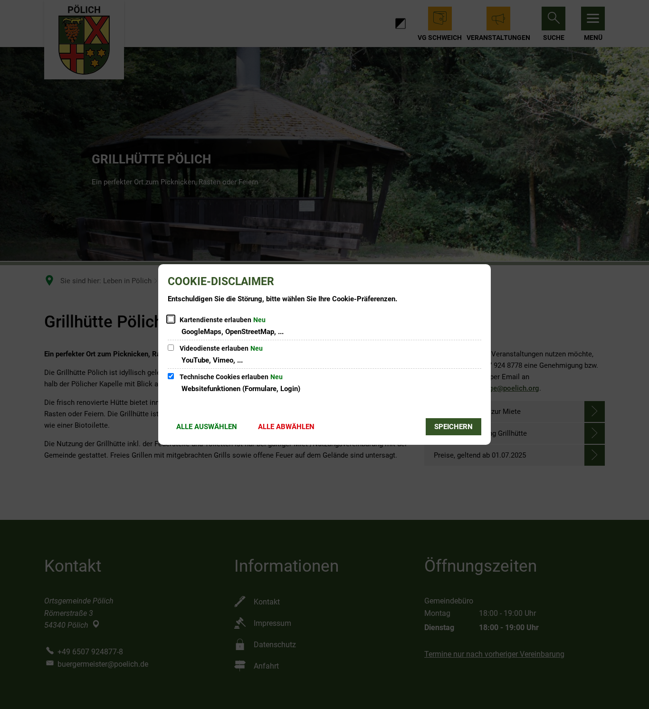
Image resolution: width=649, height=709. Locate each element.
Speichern (453, 426)
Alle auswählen (206, 426)
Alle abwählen (286, 426)
